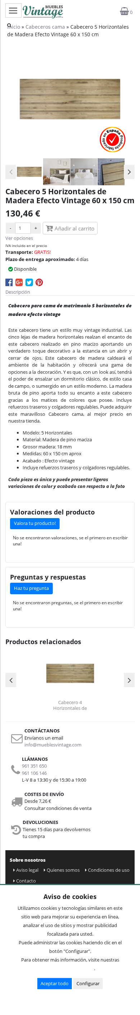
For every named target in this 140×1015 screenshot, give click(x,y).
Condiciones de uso (109, 870)
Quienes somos (63, 870)
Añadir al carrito (73, 228)
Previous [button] (10, 172)
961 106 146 (34, 773)
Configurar (87, 983)
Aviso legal (27, 870)
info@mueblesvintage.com (52, 744)
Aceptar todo (55, 983)
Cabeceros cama (45, 26)
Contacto (26, 880)
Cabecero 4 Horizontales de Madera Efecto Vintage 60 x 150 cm (70, 705)
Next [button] (129, 172)
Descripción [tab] (17, 292)
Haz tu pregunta (31, 588)
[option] (29, 171)
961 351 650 (34, 766)
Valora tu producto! (35, 523)
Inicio (13, 26)
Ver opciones (19, 238)
